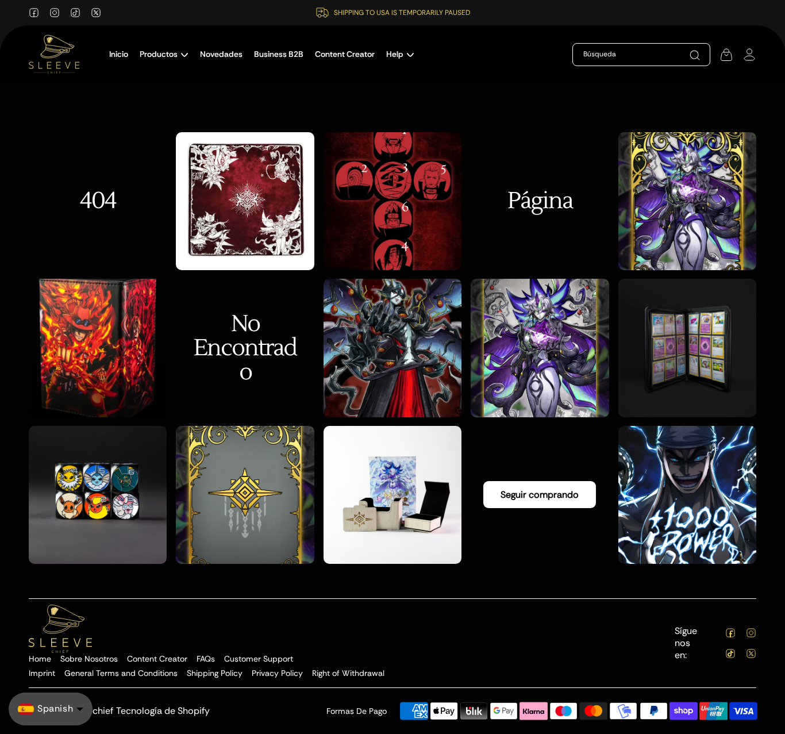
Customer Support (258, 659)
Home (40, 659)
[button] (164, 54)
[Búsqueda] (695, 55)
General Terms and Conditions (121, 673)
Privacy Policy (277, 673)
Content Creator (157, 659)
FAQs (206, 659)
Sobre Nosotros (89, 659)
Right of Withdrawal (348, 673)
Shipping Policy (215, 673)
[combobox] (638, 54)
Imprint (42, 673)
